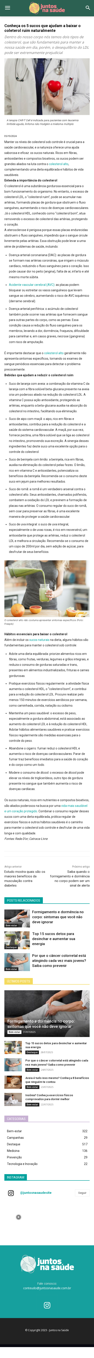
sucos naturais (39, 640)
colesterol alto (58, 164)
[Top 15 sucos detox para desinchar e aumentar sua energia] (17, 940)
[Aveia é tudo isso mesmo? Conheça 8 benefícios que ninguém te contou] (13, 1082)
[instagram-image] (18, 1217)
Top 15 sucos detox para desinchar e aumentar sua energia (53, 939)
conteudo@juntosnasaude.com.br (47, 1288)
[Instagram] (47, 1306)
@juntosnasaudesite (36, 1193)
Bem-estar (11, 925)
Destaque (11, 947)
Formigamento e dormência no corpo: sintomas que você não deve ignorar (58, 917)
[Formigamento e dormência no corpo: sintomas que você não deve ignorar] (17, 918)
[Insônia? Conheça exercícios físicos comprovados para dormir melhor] (13, 1099)
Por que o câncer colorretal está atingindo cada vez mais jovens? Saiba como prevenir (59, 960)
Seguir (82, 1192)
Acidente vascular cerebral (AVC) (31, 284)
